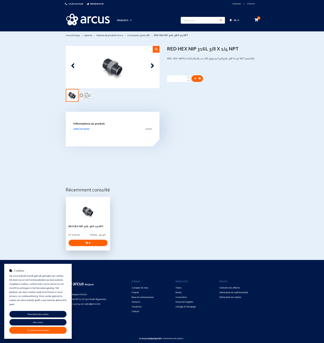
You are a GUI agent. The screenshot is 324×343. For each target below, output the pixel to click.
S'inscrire (251, 3)
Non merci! (38, 322)
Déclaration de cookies (230, 297)
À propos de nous (140, 287)
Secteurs (136, 301)
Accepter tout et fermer (38, 330)
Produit (135, 292)
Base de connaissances (143, 297)
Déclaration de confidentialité (233, 292)
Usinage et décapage (186, 306)
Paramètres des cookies (38, 314)
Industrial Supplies (184, 301)
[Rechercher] (221, 20)
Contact (135, 311)
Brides (179, 292)
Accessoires (181, 297)
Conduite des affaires (229, 287)
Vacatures (137, 306)
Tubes (178, 287)
